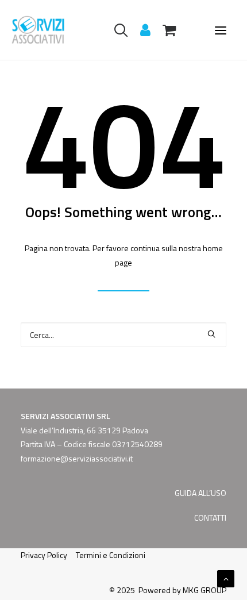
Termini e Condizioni (110, 555)
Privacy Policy (44, 555)
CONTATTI (210, 517)
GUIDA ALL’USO (200, 493)
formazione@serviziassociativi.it (77, 458)
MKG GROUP (204, 590)
